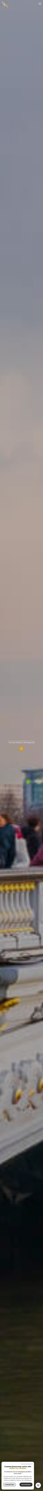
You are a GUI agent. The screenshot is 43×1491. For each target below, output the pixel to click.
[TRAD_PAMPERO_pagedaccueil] (4, 7)
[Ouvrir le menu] (40, 3)
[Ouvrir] (21, 748)
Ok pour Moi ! (26, 1484)
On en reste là (25, 1464)
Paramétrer (9, 1484)
